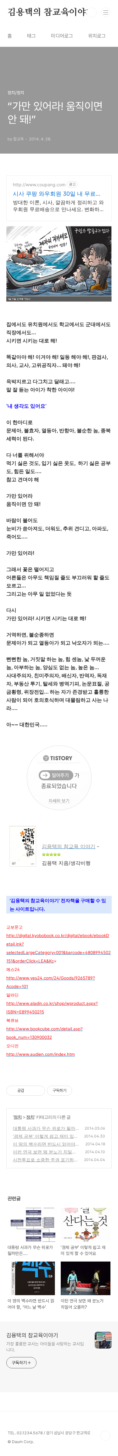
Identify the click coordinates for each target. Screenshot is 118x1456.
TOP (105, 1436)
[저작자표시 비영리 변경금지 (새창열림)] (80, 1090)
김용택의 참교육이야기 (51, 12)
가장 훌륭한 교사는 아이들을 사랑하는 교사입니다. (45, 1346)
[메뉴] (105, 12)
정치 (18, 1117)
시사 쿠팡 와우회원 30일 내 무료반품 (57, 194)
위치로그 (97, 36)
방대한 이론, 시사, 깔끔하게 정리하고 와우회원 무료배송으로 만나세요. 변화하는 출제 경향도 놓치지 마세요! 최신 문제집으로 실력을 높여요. (58, 206)
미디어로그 (62, 36)
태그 (31, 36)
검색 (91, 12)
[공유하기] (30, 1090)
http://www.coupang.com (39, 184)
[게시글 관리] (38, 1090)
